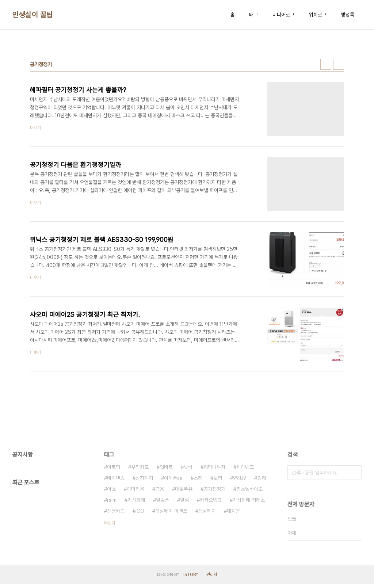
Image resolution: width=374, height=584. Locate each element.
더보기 (109, 523)
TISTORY (189, 574)
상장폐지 (144, 478)
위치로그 (318, 15)
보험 (217, 478)
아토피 (113, 467)
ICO (140, 511)
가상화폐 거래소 (249, 500)
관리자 (211, 574)
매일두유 (183, 489)
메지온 (233, 511)
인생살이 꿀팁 (32, 14)
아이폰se (173, 478)
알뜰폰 (162, 500)
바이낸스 (116, 478)
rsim (112, 500)
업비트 (166, 467)
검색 (354, 473)
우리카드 (140, 467)
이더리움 (135, 489)
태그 (253, 15)
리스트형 (338, 64)
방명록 (347, 15)
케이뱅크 (245, 467)
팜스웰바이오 (249, 489)
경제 (261, 478)
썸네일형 (325, 64)
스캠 (198, 478)
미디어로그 (283, 15)
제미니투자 (214, 467)
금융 (159, 489)
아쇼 (111, 489)
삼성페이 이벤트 (171, 511)
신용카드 (116, 511)
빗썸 (188, 467)
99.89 (239, 478)
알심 (184, 500)
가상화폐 (136, 500)
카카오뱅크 (211, 500)
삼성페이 (207, 511)
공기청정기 (214, 489)
